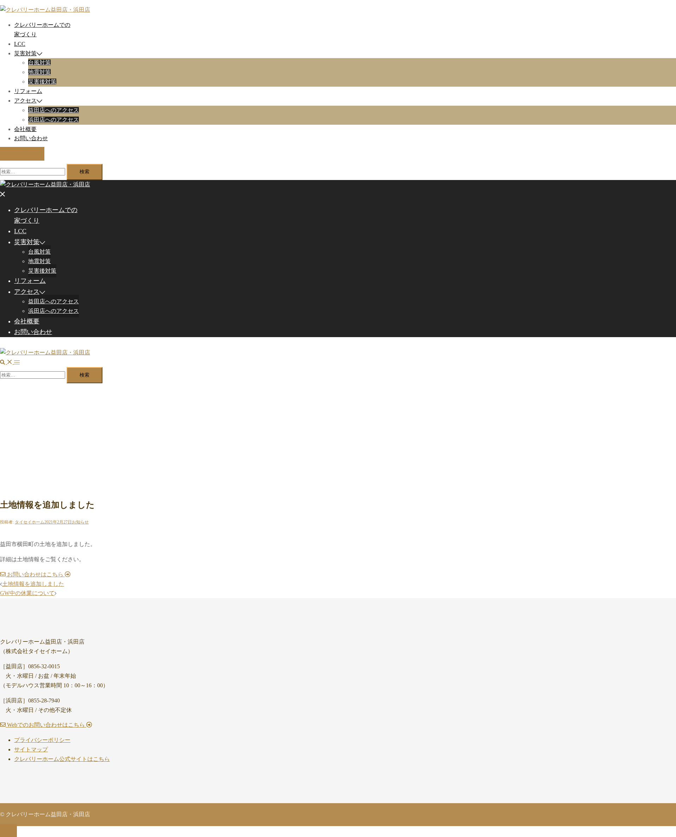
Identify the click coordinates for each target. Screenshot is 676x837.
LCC (19, 44)
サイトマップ (31, 749)
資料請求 (22, 153)
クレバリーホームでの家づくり (45, 215)
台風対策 (39, 63)
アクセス (25, 101)
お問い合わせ (31, 138)
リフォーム (28, 91)
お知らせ (80, 522)
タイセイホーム (29, 522)
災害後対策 (42, 82)
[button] (7, 362)
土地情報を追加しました (33, 584)
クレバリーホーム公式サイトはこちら (62, 759)
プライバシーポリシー (42, 740)
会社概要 (25, 129)
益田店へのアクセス (53, 110)
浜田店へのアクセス (53, 120)
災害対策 (25, 53)
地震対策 (39, 72)
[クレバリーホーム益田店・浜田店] (45, 10)
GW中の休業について (27, 593)
